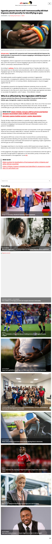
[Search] (49, 180)
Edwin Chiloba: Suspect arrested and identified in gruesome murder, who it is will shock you (26, 167)
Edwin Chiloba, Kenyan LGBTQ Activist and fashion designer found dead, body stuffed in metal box (25, 113)
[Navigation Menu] (49, 4)
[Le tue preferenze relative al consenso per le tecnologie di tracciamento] (51, 408)
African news (5, 53)
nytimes (11, 68)
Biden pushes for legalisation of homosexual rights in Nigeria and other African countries (25, 163)
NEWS (23, 15)
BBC (26, 155)
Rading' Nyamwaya (15, 15)
